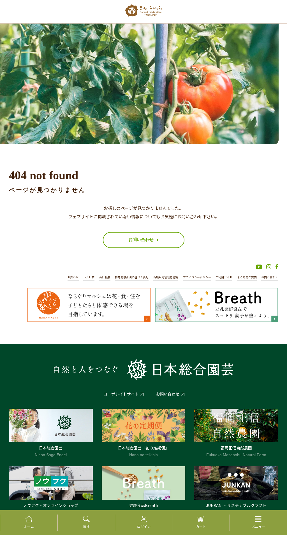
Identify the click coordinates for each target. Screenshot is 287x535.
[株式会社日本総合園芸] (143, 369)
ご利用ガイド (224, 277)
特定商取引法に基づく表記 (132, 277)
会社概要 (104, 277)
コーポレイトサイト (121, 394)
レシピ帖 (88, 277)
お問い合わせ (269, 277)
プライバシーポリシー (197, 277)
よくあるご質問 (247, 277)
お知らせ (73, 277)
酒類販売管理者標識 (165, 277)
